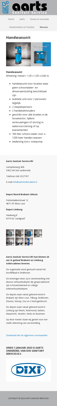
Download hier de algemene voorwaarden (27, 335)
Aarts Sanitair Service (28, 7)
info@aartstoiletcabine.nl (25, 182)
